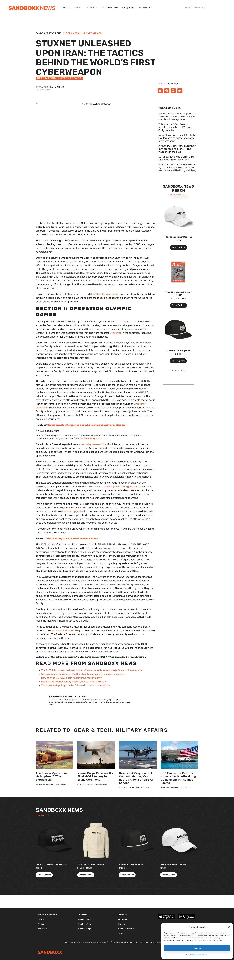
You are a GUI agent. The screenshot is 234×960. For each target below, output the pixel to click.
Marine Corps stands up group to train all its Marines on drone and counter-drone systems (176, 116)
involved (116, 332)
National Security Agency (87, 438)
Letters (41, 919)
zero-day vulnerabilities (94, 444)
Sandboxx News (85, 924)
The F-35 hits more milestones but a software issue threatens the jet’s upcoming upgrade (91, 670)
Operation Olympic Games (104, 294)
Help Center (123, 919)
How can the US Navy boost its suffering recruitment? (71, 677)
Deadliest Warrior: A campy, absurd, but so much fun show (73, 681)
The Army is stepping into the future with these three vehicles (75, 685)
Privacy (205, 955)
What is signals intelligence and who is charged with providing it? (85, 424)
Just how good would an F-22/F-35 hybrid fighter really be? (177, 158)
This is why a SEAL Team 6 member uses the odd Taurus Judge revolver (174, 127)
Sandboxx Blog (84, 919)
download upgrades (72, 511)
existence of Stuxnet (62, 630)
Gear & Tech (73, 33)
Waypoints (42, 929)
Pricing (41, 924)
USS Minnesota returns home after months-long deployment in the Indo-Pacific (178, 777)
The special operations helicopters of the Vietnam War (51, 776)
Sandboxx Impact (85, 929)
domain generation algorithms (120, 486)
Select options (178, 247)
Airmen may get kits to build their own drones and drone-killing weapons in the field (177, 148)
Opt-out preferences (193, 955)
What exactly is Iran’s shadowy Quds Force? (73, 538)
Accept (197, 948)
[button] (228, 927)
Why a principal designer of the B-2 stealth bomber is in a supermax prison (82, 674)
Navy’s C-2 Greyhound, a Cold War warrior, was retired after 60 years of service (136, 777)
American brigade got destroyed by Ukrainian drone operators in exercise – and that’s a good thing (177, 167)
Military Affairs (92, 33)
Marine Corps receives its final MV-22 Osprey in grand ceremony (95, 776)
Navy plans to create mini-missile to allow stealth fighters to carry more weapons (177, 138)
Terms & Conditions (126, 929)
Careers (121, 924)
